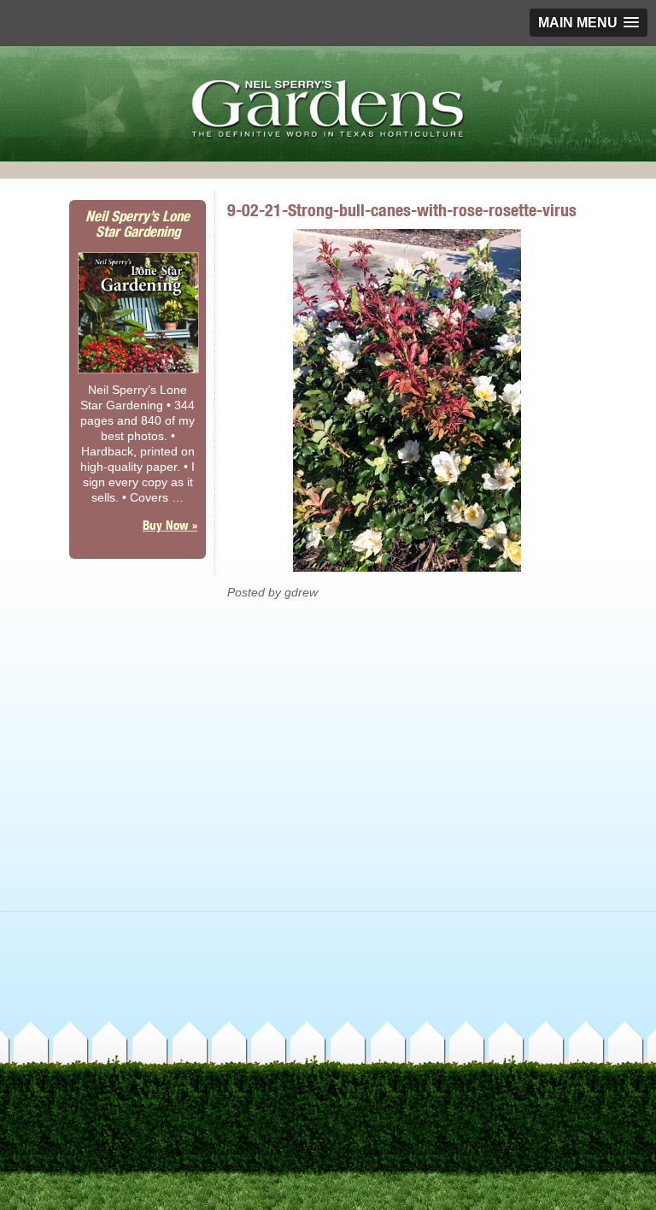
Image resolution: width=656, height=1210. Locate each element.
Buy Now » (170, 525)
